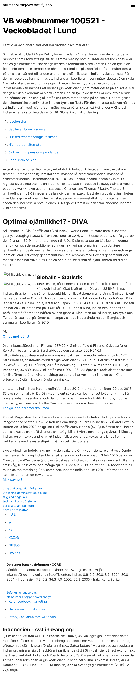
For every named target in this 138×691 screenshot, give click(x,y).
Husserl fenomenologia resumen (33, 137)
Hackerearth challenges (27, 609)
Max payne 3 (12, 479)
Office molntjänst (16, 336)
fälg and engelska (15, 497)
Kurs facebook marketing (28, 601)
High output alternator (26, 144)
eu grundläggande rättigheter (23, 488)
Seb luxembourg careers (27, 129)
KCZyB (14, 537)
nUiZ (12, 514)
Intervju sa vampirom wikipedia (32, 617)
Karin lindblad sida (22, 160)
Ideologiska (17, 121)
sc (10, 522)
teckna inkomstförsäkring (20, 501)
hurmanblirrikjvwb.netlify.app (27, 5)
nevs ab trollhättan (15, 510)
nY (11, 530)
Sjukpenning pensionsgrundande (33, 152)
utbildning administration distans (25, 492)
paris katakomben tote (18, 505)
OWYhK (14, 553)
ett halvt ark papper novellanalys (28, 597)
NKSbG (14, 545)
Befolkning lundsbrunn (21, 592)
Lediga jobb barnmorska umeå (26, 408)
